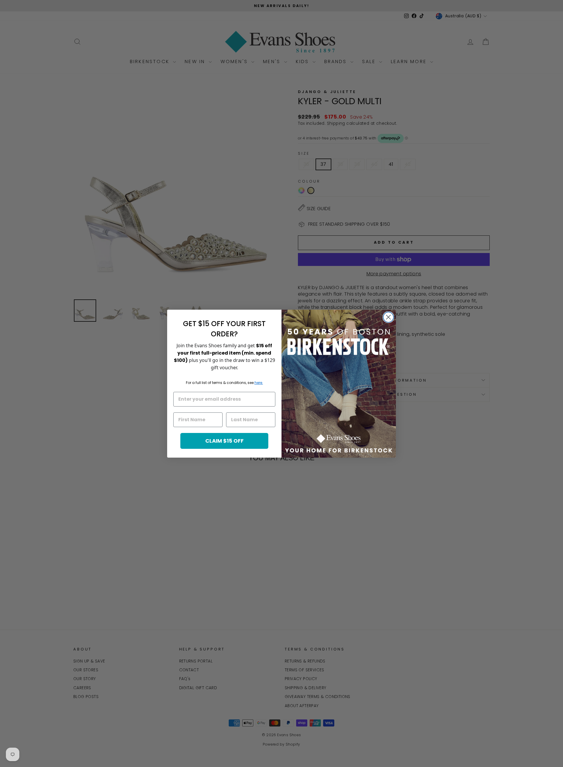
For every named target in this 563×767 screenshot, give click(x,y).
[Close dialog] (388, 317)
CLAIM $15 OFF (224, 440)
